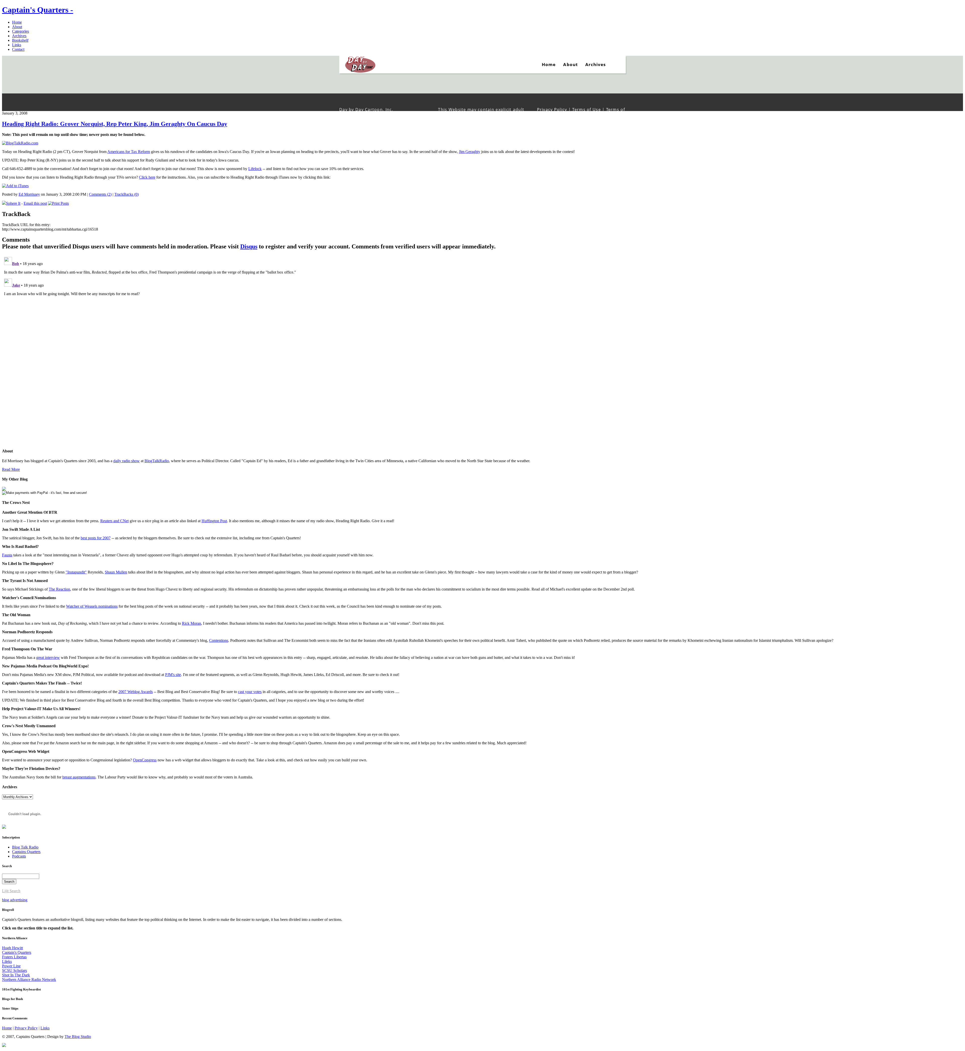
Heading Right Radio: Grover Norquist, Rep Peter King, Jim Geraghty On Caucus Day (114, 124)
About (17, 27)
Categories (20, 31)
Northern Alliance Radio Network (29, 979)
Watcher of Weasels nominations (92, 606)
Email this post (35, 203)
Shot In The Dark (16, 975)
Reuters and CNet (114, 521)
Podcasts (19, 856)
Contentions (218, 640)
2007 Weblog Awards (135, 692)
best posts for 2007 (96, 538)
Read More (11, 469)
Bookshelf (20, 40)
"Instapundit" (76, 572)
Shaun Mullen (116, 572)
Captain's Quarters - (37, 9)
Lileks (7, 961)
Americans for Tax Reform (128, 151)
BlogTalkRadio (156, 461)
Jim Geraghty (469, 151)
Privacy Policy (26, 1028)
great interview (48, 657)
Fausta (7, 555)
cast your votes (250, 692)
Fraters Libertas (14, 957)
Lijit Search (11, 891)
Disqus (248, 246)
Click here (147, 177)
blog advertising (14, 900)
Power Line (11, 966)
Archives (19, 36)
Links (16, 45)
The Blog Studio (78, 1036)
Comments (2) (100, 194)
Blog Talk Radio (25, 847)
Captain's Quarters (16, 952)
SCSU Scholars (14, 970)
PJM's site (173, 674)
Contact (18, 49)
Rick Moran (191, 623)
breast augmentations (78, 777)
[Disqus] (482, 318)
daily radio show (126, 461)
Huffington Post (214, 521)
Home (17, 22)
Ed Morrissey (29, 194)
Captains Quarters (26, 852)
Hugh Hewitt (12, 948)
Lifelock (255, 169)
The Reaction (59, 589)
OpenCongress (145, 760)
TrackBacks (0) (126, 194)
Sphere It (13, 203)
